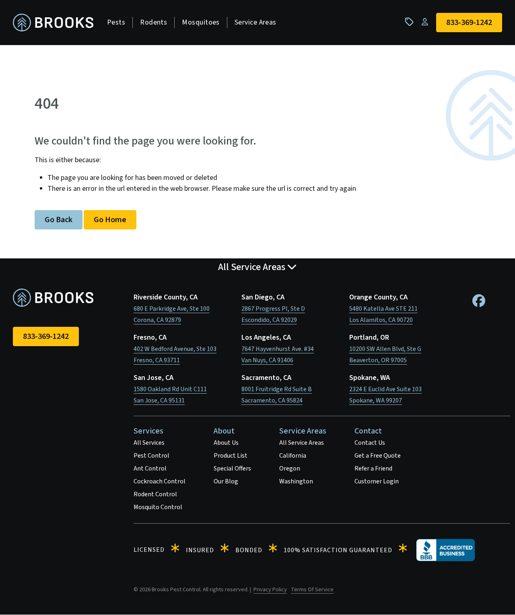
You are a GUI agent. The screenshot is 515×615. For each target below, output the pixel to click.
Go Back (58, 219)
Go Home (110, 219)
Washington (296, 481)
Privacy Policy (270, 590)
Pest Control (151, 455)
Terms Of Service (312, 590)
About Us (226, 442)
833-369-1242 (46, 336)
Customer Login (376, 481)
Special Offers (232, 468)
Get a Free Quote (377, 455)
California (292, 455)
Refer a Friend (373, 468)
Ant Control (150, 468)
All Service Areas (301, 442)
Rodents (153, 22)
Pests (116, 22)
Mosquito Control (158, 507)
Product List (230, 455)
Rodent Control (155, 494)
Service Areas (255, 22)
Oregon (289, 468)
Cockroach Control (159, 481)
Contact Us (369, 442)
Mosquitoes (201, 22)
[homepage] (53, 23)
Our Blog (226, 481)
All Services (149, 442)
